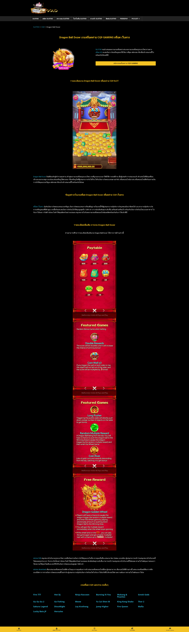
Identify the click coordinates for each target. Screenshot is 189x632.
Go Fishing (59, 601)
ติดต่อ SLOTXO (111, 19)
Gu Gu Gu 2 (38, 601)
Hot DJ (57, 594)
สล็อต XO (99, 52)
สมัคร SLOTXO (48, 19)
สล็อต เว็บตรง (38, 207)
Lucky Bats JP (39, 611)
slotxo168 (37, 558)
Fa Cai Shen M (103, 601)
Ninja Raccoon (82, 594)
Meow (78, 601)
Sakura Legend (40, 606)
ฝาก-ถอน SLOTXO (63, 19)
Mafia (141, 606)
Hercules (58, 611)
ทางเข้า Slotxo (96, 19)
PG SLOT (135, 19)
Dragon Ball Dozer (39, 177)
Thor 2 (141, 601)
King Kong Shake (125, 601)
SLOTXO (36, 19)
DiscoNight (59, 606)
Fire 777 (37, 594)
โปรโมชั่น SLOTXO (79, 19)
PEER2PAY (124, 19)
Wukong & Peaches (122, 595)
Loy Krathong (81, 606)
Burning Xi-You (103, 594)
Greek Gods (143, 594)
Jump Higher (102, 606)
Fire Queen (122, 606)
